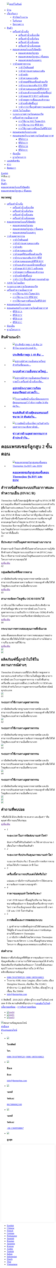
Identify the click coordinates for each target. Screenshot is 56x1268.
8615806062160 (14, 1104)
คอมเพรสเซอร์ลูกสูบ (28, 53)
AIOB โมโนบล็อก (21, 110)
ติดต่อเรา (11, 168)
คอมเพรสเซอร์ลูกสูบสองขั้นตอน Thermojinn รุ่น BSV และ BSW (31, 476)
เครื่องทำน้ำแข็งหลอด (29, 46)
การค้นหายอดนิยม (26, 1007)
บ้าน (9, 10)
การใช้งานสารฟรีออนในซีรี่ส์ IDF (35, 128)
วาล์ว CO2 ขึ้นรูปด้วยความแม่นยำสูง (36, 107)
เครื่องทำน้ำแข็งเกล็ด (28, 35)
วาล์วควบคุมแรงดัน (28, 78)
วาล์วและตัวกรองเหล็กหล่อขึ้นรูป (34, 92)
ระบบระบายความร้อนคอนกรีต (28, 114)
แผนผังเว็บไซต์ (43, 1003)
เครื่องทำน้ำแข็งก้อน (28, 38)
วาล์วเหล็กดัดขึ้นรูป (28, 103)
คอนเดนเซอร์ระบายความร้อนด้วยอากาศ (33, 135)
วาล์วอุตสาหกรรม (22, 64)
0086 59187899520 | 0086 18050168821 (25, 977)
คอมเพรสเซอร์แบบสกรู (29, 60)
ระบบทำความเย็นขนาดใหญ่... (30, 371)
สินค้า (10, 28)
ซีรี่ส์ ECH (23, 146)
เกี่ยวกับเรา (12, 13)
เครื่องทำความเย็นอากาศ (25, 117)
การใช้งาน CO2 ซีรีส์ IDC (31, 125)
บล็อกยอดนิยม (8, 1007)
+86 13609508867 (15, 1128)
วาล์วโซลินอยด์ (26, 67)
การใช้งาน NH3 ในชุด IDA (31, 121)
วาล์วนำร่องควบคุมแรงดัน (31, 71)
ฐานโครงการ (19, 157)
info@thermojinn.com (17, 994)
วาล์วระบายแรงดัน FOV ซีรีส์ (32, 85)
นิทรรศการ (18, 24)
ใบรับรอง (17, 21)
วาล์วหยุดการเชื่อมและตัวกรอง (34, 100)
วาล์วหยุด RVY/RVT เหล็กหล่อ (33, 96)
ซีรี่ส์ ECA (23, 139)
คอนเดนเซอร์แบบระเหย (24, 132)
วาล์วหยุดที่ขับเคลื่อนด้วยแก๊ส (33, 82)
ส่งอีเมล (5, 1026)
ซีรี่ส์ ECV (23, 143)
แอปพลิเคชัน (13, 161)
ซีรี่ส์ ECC (23, 150)
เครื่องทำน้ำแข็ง (21, 31)
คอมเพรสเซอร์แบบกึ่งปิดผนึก (27, 49)
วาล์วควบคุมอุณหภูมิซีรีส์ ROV (33, 89)
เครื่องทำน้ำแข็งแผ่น (28, 42)
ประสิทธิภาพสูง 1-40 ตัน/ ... (28, 354)
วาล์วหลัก (23, 74)
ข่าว (9, 164)
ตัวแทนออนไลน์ (9, 1030)
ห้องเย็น (16, 153)
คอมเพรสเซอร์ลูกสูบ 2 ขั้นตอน (33, 56)
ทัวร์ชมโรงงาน (20, 17)
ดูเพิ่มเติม (5, 563)
